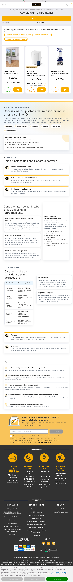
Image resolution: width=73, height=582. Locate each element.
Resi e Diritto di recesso (36, 515)
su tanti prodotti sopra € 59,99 (38, 1)
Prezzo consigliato (11, 82)
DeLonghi (41, 370)
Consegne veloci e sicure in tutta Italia (13, 469)
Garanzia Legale (36, 518)
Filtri (37, 18)
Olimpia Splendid (50, 370)
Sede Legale (12, 534)
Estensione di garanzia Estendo (36, 521)
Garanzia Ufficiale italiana (60, 468)
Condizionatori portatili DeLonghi (16, 39)
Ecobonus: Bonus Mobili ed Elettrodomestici (12, 530)
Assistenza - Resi (44, 467)
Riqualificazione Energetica (12, 526)
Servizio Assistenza (36, 512)
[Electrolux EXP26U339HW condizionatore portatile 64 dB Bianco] (36, 57)
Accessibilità (36, 535)
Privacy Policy (60, 509)
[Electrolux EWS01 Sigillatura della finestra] (13, 57)
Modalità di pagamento (36, 527)
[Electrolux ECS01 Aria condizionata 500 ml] (60, 57)
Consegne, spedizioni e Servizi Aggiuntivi (36, 531)
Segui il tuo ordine (36, 509)
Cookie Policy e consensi (60, 512)
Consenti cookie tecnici (12, 579)
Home (12, 10)
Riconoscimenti (12, 523)
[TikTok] (48, 543)
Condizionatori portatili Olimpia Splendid (18, 34)
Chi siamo (12, 520)
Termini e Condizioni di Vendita (36, 524)
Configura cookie (34, 579)
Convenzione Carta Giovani (12, 517)
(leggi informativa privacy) (43, 442)
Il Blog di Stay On (12, 509)
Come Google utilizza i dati (59, 572)
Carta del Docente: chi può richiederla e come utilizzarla (12, 512)
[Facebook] (43, 543)
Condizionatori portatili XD (42, 34)
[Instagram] (53, 543)
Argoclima (60, 370)
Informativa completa (52, 573)
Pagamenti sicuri (29, 467)
